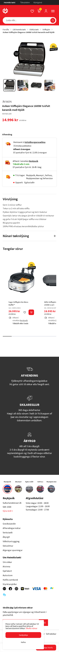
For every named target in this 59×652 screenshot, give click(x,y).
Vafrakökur (51, 633)
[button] (52, 11)
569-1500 (7, 507)
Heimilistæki (9, 2)
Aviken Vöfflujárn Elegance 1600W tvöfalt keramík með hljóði (28, 32)
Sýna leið (7, 510)
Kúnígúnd (38, 2)
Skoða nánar (31, 628)
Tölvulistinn (25, 2)
